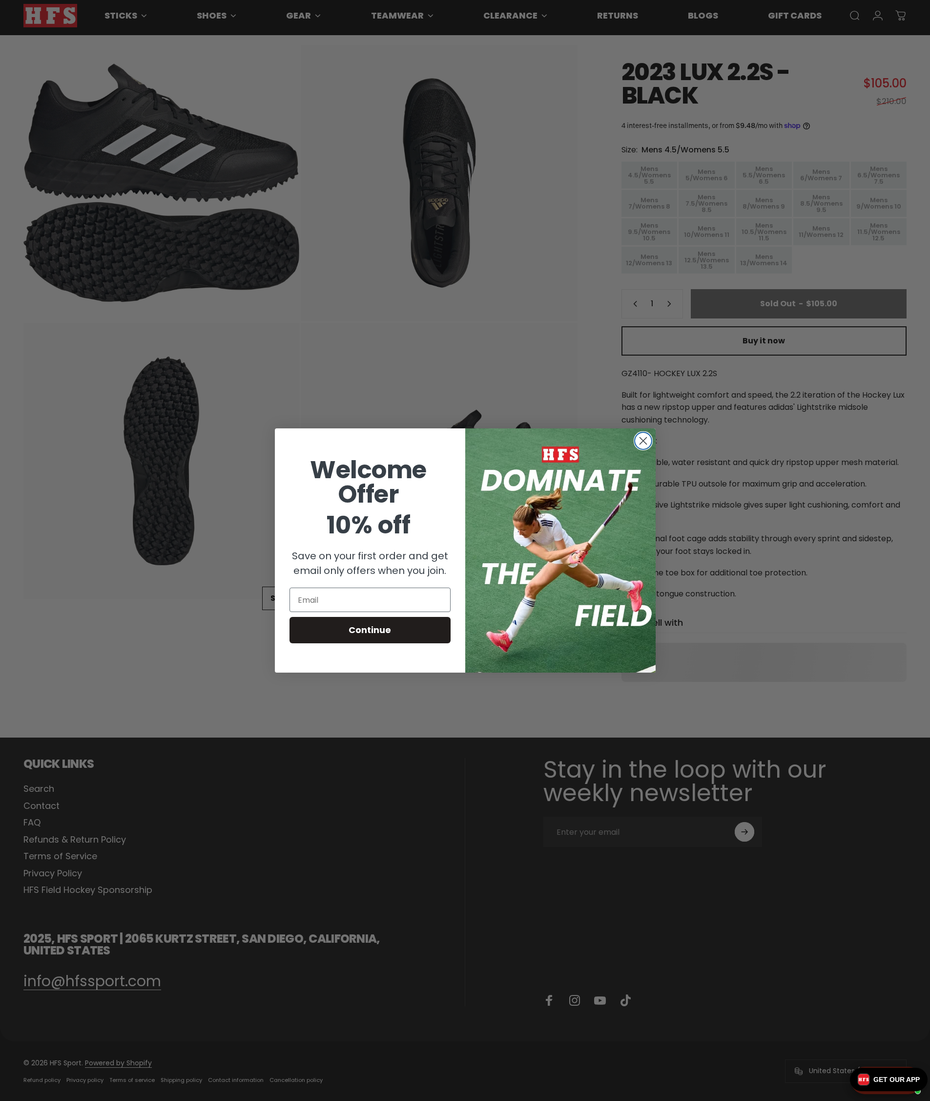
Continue (370, 630)
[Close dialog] (643, 440)
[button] (889, 1079)
